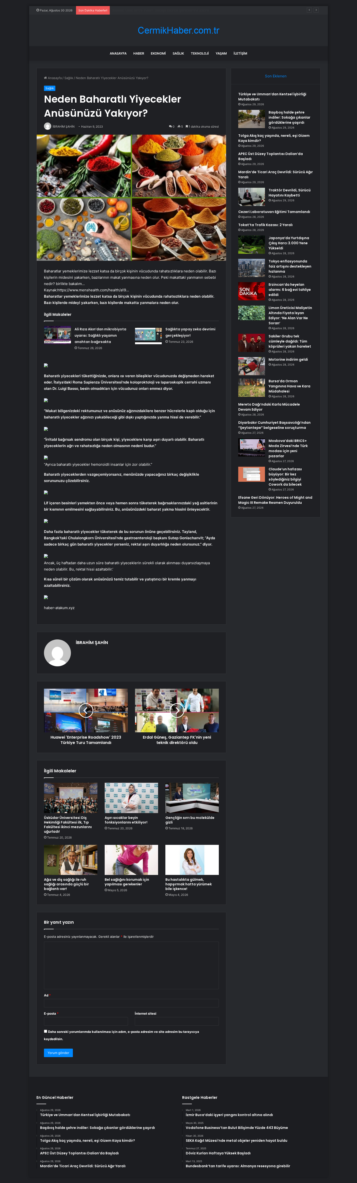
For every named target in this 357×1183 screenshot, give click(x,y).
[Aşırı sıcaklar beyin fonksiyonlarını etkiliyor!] (131, 798)
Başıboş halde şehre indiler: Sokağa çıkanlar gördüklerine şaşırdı (289, 117)
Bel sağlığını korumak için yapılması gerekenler (127, 882)
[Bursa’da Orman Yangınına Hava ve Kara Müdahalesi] (251, 388)
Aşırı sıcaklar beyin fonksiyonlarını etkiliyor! (126, 820)
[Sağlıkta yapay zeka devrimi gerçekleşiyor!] (148, 335)
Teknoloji (200, 53)
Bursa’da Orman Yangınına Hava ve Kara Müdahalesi (289, 386)
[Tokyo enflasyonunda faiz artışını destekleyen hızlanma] (251, 268)
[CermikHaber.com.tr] (178, 30)
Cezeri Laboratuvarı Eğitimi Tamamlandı (274, 211)
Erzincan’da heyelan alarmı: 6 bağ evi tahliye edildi (290, 289)
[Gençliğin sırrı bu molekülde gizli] (192, 798)
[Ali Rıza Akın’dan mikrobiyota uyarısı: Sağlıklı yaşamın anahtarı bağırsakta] (57, 335)
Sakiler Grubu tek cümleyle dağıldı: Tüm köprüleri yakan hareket (290, 341)
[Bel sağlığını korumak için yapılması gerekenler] (131, 860)
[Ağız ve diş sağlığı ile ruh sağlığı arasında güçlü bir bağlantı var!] (70, 860)
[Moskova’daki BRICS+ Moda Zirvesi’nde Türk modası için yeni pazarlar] (251, 447)
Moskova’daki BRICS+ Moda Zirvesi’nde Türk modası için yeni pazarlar (288, 448)
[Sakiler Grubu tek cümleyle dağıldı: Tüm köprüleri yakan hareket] (251, 343)
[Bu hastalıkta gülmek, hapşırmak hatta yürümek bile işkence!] (192, 860)
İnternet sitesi (145, 1013)
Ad (47, 995)
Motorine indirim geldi (288, 359)
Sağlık (178, 53)
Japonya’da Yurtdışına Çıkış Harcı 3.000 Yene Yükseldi (289, 243)
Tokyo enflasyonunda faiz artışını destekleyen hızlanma (290, 266)
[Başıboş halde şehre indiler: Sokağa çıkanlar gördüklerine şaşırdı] (251, 119)
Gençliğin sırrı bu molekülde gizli (189, 820)
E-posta (51, 1013)
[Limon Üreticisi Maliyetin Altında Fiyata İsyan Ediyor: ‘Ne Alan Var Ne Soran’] (251, 312)
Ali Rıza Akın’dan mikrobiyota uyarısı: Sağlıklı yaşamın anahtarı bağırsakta (100, 335)
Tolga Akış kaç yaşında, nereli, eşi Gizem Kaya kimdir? (152, 10)
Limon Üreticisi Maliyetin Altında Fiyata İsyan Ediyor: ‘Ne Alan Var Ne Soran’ (290, 315)
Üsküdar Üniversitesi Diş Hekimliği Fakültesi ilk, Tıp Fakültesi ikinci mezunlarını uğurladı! (68, 824)
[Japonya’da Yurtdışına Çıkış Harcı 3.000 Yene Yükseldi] (251, 245)
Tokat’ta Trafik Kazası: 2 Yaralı (265, 224)
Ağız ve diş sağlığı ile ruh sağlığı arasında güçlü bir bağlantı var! (66, 884)
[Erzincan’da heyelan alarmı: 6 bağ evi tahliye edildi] (251, 291)
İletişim (240, 53)
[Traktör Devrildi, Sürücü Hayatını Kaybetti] (251, 197)
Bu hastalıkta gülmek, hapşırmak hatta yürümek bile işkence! (188, 884)
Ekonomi (158, 53)
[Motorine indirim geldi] (251, 366)
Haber (138, 53)
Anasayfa (118, 53)
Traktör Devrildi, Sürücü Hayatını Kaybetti (290, 193)
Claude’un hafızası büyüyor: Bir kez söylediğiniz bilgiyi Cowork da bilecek (285, 477)
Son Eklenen (276, 76)
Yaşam (221, 53)
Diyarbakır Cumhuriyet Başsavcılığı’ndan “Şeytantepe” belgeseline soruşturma (274, 425)
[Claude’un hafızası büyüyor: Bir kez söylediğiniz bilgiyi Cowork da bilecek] (251, 474)
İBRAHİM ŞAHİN (92, 642)
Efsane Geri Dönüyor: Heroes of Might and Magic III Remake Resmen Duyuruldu (275, 500)
